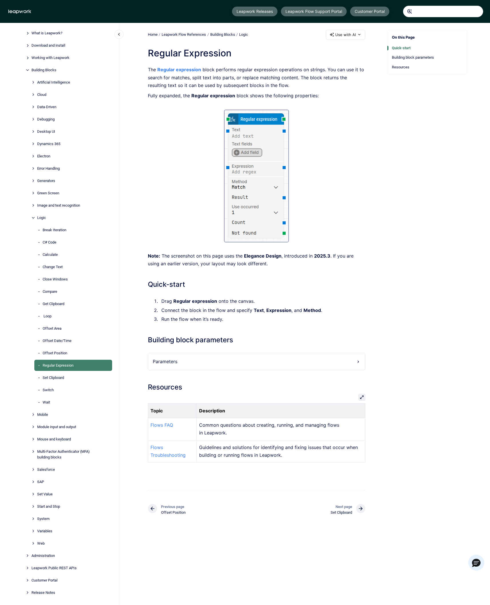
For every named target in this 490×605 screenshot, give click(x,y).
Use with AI (345, 34)
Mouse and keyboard (54, 439)
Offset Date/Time (57, 341)
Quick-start (401, 48)
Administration (43, 555)
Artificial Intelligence (53, 82)
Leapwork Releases (255, 11)
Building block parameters (413, 57)
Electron (43, 156)
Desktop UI (46, 131)
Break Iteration (54, 230)
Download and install (48, 45)
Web (41, 543)
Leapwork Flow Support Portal (313, 11)
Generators (46, 181)
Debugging (46, 119)
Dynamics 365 (48, 144)
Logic (41, 217)
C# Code (49, 242)
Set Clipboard (53, 377)
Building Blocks (43, 70)
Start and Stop (48, 506)
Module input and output (56, 427)
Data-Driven (46, 107)
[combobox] (443, 11)
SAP (40, 481)
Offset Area (52, 328)
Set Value (45, 494)
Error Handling (48, 168)
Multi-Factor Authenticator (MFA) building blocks (63, 454)
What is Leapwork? (46, 33)
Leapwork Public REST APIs (54, 568)
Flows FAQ (161, 425)
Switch (48, 390)
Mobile (42, 414)
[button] (476, 563)
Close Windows (55, 279)
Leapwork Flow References (184, 34)
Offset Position (55, 353)
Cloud (41, 94)
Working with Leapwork (50, 58)
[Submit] (409, 11)
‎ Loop (47, 316)
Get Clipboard (53, 304)
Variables (44, 531)
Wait (46, 402)
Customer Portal (370, 11)
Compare (50, 291)
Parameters (165, 361)
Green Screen (48, 193)
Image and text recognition (58, 205)
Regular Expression (58, 365)
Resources (400, 67)
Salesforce (46, 469)
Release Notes (43, 592)
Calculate (50, 254)
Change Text (53, 267)
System (43, 518)
